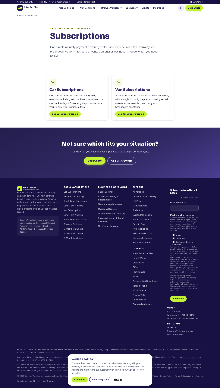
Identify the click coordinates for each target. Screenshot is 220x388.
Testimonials (139, 272)
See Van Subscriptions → (131, 114)
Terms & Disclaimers (142, 304)
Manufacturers (140, 205)
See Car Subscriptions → (65, 114)
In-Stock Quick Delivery (144, 196)
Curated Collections (142, 215)
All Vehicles (138, 191)
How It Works (139, 258)
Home (20, 15)
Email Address (178, 202)
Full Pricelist (138, 201)
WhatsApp (198, 2)
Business (131, 8)
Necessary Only (100, 379)
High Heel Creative (45, 381)
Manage (118, 379)
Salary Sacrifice (106, 191)
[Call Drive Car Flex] (181, 8)
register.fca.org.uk (190, 357)
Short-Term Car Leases (75, 201)
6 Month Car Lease (73, 224)
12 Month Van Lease (73, 238)
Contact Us (138, 262)
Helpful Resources (142, 242)
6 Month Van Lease (73, 233)
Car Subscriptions (72, 191)
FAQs (135, 267)
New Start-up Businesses (110, 204)
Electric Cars (139, 224)
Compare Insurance (142, 238)
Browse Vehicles (110, 8)
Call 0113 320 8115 (121, 160)
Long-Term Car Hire (73, 205)
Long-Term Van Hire (74, 215)
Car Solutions (66, 8)
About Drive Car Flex (143, 253)
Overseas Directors (107, 209)
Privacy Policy (140, 295)
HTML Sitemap (140, 290)
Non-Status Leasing (108, 226)
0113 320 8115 (26, 2)
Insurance (158, 8)
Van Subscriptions (72, 210)
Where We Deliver (142, 219)
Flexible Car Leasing (74, 196)
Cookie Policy (139, 299)
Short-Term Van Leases (75, 219)
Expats (145, 8)
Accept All (79, 379)
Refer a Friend (140, 285)
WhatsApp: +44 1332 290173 (180, 315)
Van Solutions (87, 8)
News (135, 276)
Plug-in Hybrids (140, 228)
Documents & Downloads (145, 281)
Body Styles (139, 210)
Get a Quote (194, 8)
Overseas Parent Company (111, 213)
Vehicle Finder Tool (86, 2)
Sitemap (199, 376)
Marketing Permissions (182, 215)
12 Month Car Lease (73, 228)
